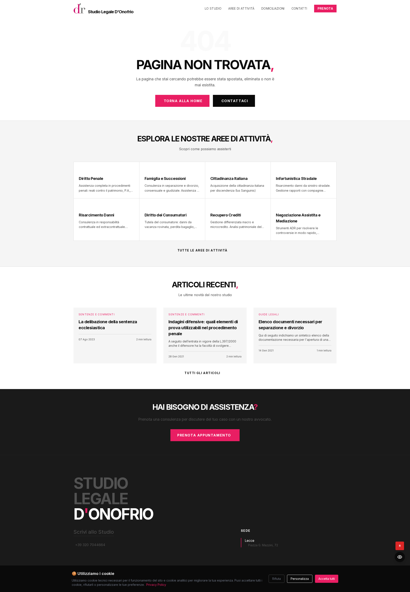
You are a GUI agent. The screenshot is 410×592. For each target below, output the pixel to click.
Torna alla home (183, 101)
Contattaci (234, 101)
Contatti (299, 8)
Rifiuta (276, 578)
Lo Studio (213, 8)
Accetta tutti (326, 578)
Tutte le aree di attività (202, 250)
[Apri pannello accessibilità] (400, 557)
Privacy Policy (156, 584)
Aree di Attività (241, 8)
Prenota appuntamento (204, 435)
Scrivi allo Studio (93, 532)
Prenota (325, 8)
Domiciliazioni (273, 8)
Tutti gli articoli (202, 373)
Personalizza (300, 578)
